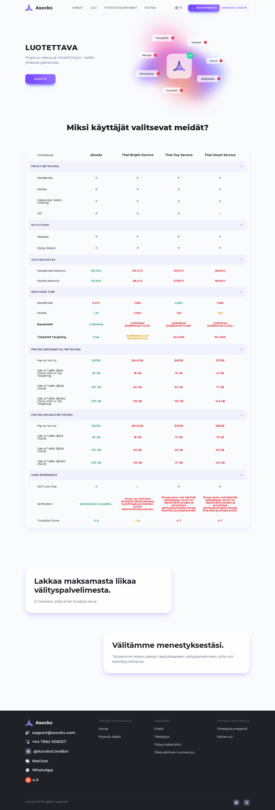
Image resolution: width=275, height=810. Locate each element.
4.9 (35, 780)
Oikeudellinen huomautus (174, 752)
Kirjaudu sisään (110, 736)
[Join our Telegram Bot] (236, 803)
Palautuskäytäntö (167, 744)
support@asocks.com (53, 732)
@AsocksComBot (50, 751)
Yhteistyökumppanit (120, 8)
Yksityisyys (161, 736)
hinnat (77, 8)
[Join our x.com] (247, 803)
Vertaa (150, 8)
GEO (93, 8)
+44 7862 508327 (49, 741)
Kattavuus (225, 736)
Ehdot (159, 729)
